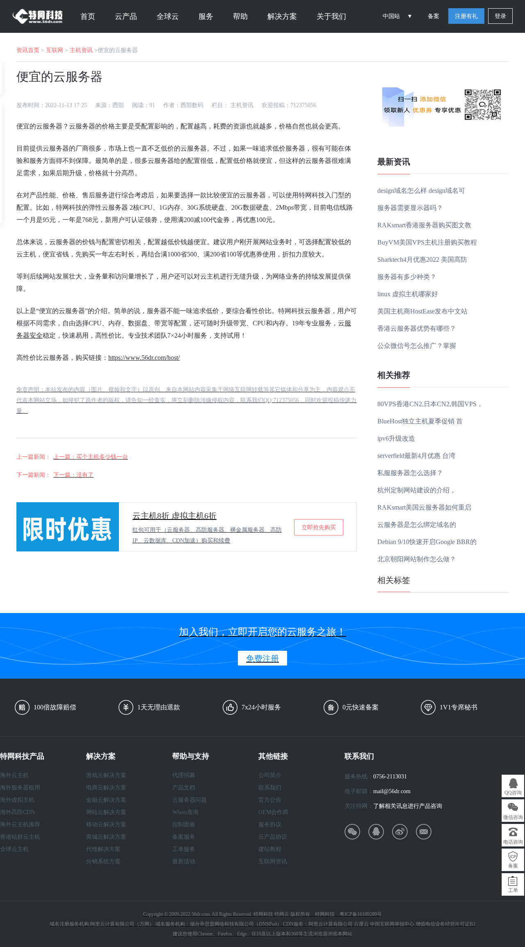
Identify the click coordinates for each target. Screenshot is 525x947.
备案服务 (183, 837)
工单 (513, 890)
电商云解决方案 (106, 788)
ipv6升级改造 (396, 438)
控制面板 (183, 824)
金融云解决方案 (106, 800)
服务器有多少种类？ (406, 276)
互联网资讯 (272, 861)
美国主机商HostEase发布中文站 (422, 311)
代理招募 (183, 775)
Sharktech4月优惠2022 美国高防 (422, 259)
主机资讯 (81, 50)
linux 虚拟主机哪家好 (407, 294)
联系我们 (269, 788)
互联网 (54, 50)
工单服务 (183, 849)
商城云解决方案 (106, 837)
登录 (500, 16)
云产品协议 (272, 837)
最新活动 (183, 861)
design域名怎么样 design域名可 (421, 190)
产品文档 (183, 788)
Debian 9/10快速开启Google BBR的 (427, 541)
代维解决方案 (103, 849)
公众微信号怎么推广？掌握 (416, 345)
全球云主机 (14, 849)
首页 (87, 16)
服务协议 (269, 824)
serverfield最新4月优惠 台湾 (416, 455)
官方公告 (269, 800)
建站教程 (269, 849)
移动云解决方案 (106, 824)
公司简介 (269, 775)
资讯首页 (27, 50)
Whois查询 (185, 812)
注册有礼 (466, 16)
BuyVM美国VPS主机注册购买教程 (427, 242)
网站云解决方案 (106, 812)
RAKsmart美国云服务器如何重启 (424, 507)
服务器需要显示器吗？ (410, 207)
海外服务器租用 (20, 788)
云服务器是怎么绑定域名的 (416, 524)
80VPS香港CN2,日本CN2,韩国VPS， (430, 403)
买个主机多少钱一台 (102, 457)
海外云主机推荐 (20, 824)
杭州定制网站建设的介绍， (416, 490)
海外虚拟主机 (17, 800)
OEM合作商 (273, 812)
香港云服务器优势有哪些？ (416, 328)
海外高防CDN (17, 812)
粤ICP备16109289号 (361, 914)
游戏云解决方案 (106, 775)
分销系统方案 (103, 861)
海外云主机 (14, 775)
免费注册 (262, 658)
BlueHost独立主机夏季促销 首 (420, 421)
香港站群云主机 (20, 837)
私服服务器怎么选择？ (410, 472)
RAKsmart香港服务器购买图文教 (424, 225)
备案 (433, 16)
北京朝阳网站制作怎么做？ (416, 559)
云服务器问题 (189, 800)
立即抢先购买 (318, 527)
